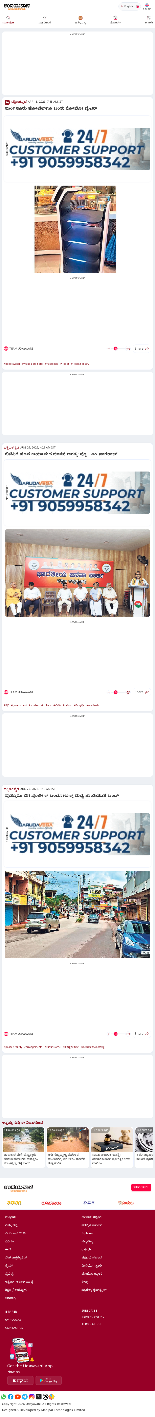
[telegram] (24, 1396)
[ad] (79, 149)
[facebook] (10, 1396)
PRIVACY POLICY (93, 1318)
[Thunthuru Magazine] (126, 1203)
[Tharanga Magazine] (14, 1203)
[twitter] (38, 1396)
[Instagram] (31, 1396)
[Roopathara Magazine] (51, 1203)
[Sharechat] (51, 1396)
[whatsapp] (3, 1396)
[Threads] (45, 1396)
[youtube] (17, 1396)
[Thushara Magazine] (89, 1203)
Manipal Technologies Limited (63, 1411)
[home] (17, 6)
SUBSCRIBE (141, 1188)
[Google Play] (49, 1380)
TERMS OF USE (92, 1325)
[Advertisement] (77, 65)
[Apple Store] (20, 1380)
